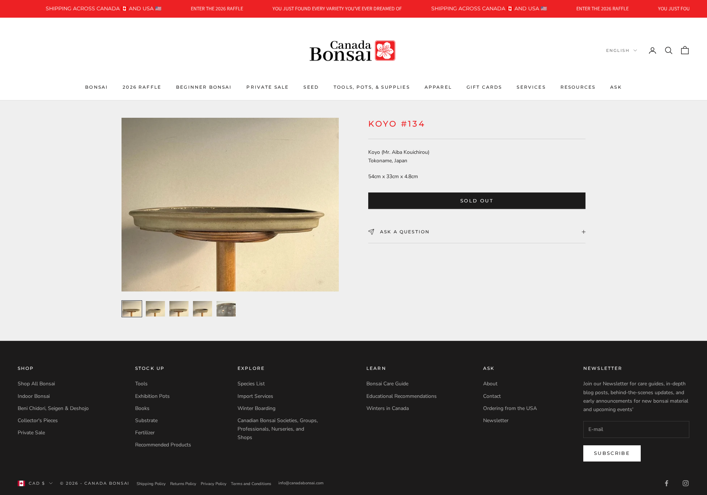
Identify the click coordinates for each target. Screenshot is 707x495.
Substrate (146, 420)
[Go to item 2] (155, 308)
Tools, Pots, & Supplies (372, 86)
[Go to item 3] (179, 308)
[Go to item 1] (132, 308)
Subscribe (612, 453)
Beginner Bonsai (204, 86)
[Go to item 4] (202, 308)
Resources (577, 86)
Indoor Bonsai (34, 396)
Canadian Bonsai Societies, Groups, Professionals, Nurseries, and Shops (278, 429)
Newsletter (496, 420)
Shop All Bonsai (36, 383)
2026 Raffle (142, 86)
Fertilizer (145, 432)
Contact (492, 396)
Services (531, 86)
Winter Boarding (256, 408)
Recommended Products (163, 444)
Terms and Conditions (251, 484)
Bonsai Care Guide (387, 383)
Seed (311, 86)
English (618, 50)
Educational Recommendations (401, 396)
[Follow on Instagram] (685, 483)
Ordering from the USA (510, 408)
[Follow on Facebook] (666, 483)
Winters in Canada (387, 408)
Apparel (438, 86)
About (490, 383)
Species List (251, 383)
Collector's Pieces (38, 420)
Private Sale (267, 86)
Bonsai (96, 86)
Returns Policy (183, 484)
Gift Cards (484, 86)
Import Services (255, 396)
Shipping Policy (151, 484)
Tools (141, 383)
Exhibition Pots (152, 396)
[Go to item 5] (226, 308)
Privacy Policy (213, 484)
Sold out (476, 201)
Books (142, 408)
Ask (616, 86)
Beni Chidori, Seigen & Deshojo (53, 408)
